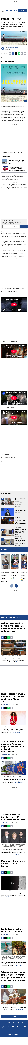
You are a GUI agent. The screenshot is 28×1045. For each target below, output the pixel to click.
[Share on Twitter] (16, 53)
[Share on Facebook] (13, 53)
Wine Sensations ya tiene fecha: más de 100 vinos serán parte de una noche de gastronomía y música (13, 976)
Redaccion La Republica (12, 47)
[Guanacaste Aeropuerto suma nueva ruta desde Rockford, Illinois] (4, 161)
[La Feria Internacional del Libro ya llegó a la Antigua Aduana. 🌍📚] (15, 561)
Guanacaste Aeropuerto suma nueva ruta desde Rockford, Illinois (16, 162)
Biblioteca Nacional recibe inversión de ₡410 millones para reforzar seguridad (20, 541)
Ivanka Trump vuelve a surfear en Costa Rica (12, 930)
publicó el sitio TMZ (9, 965)
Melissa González (6, 633)
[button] (22, 10)
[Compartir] (25, 53)
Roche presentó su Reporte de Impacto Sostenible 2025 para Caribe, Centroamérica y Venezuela (5, 576)
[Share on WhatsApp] (19, 53)
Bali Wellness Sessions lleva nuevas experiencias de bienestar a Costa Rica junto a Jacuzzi (13, 627)
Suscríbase (21, 1027)
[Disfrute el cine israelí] (14, 38)
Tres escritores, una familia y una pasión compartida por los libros (13, 817)
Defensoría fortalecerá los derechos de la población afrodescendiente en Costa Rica (17, 168)
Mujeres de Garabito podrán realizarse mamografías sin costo (20, 532)
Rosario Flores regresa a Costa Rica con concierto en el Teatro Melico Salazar (13, 698)
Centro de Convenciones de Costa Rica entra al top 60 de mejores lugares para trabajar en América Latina (20, 521)
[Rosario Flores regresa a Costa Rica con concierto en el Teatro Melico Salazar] (13, 718)
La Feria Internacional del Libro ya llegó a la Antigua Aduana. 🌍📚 (15, 574)
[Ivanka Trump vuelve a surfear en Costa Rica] (13, 948)
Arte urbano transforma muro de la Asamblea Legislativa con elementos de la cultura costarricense (13, 746)
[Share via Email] (22, 53)
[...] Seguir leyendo (19, 661)
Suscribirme (24, 226)
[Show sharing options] (25, 101)
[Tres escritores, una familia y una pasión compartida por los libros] (13, 836)
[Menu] (3, 10)
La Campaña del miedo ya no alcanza (20, 509)
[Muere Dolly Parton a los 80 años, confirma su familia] (13, 883)
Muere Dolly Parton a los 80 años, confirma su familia (13, 863)
